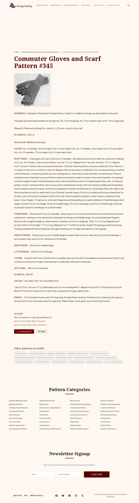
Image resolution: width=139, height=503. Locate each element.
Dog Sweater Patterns (16, 411)
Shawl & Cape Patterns (17, 425)
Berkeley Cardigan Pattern (83, 357)
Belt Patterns (43, 404)
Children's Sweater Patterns (18, 408)
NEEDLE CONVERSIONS (71, 5)
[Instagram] (76, 495)
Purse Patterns (44, 422)
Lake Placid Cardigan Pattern (106, 357)
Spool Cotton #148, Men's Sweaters (30, 324)
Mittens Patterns (45, 418)
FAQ (26, 495)
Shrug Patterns (44, 425)
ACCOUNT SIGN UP (113, 5)
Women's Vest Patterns (108, 429)
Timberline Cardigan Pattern (78, 353)
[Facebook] (69, 495)
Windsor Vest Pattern (64, 357)
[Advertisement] (69, 27)
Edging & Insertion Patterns (109, 411)
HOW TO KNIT (85, 5)
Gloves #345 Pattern (76, 362)
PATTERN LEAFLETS (42, 5)
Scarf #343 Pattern (59, 362)
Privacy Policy (36, 495)
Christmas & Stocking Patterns (50, 408)
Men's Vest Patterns (15, 418)
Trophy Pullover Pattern (99, 353)
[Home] (21, 4)
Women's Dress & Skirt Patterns (50, 429)
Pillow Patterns (105, 418)
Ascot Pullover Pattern (37, 353)
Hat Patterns (43, 415)
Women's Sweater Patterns (79, 429)
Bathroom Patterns (107, 401)
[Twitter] (82, 495)
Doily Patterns (44, 411)
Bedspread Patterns (16, 404)
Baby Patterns (75, 401)
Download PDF (25, 331)
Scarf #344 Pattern (42, 362)
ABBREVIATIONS (56, 5)
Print (43, 331)
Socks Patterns (105, 425)
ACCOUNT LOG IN (99, 5)
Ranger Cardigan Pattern (56, 353)
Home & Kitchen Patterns (79, 415)
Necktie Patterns (76, 418)
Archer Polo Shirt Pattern (113, 362)
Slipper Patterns (75, 425)
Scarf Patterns (105, 422)
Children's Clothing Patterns (110, 404)
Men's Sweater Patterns (108, 415)
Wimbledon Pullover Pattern (25, 357)
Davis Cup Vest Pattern (46, 357)
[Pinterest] (56, 495)
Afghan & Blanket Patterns (18, 401)
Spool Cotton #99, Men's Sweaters (30, 321)
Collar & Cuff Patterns (108, 408)
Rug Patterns (74, 422)
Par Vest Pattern (20, 353)
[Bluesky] (63, 495)
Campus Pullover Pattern (24, 362)
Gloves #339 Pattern (94, 362)
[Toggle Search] (128, 5)
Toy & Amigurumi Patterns (18, 429)
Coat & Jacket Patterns (78, 408)
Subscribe (96, 474)
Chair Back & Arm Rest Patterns (80, 404)
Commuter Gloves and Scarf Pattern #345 (40, 52)
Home (16, 52)
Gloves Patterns (14, 415)
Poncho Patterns (15, 422)
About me (17, 495)
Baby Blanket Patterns (47, 401)
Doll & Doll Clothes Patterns (79, 411)
